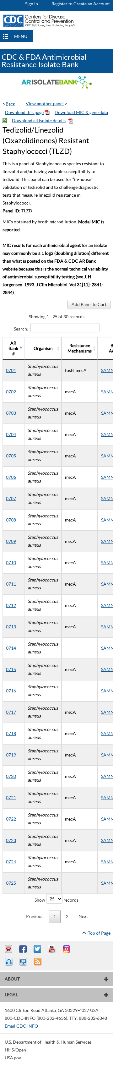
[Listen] (9, 962)
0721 (11, 797)
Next (83, 916)
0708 (11, 519)
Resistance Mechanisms (79, 348)
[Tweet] (38, 949)
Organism (43, 348)
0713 (11, 626)
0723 (11, 840)
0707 (11, 498)
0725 (11, 883)
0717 (11, 712)
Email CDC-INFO (21, 1026)
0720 (11, 776)
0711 (11, 584)
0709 (11, 541)
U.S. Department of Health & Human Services (48, 1042)
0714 (11, 648)
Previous (34, 916)
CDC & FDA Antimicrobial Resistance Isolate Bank (44, 61)
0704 (11, 434)
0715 (11, 669)
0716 (11, 690)
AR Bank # (13, 348)
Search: (21, 328)
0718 (11, 733)
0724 (11, 861)
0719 (11, 754)
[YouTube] (52, 949)
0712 (11, 605)
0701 (11, 370)
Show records (56, 900)
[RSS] (38, 962)
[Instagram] (67, 949)
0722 (11, 819)
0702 (11, 391)
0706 (11, 477)
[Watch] (24, 962)
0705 (11, 455)
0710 (11, 562)
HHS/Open (15, 1049)
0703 (11, 413)
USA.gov (13, 1057)
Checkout (91, 8)
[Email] (9, 949)
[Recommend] (24, 949)
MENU (20, 36)
